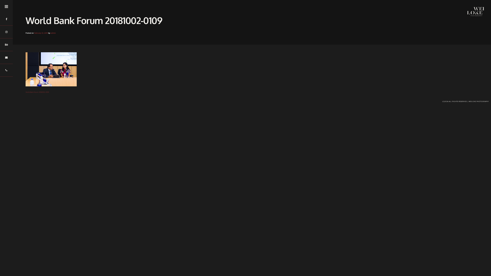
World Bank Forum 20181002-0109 (37, 92)
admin (53, 33)
